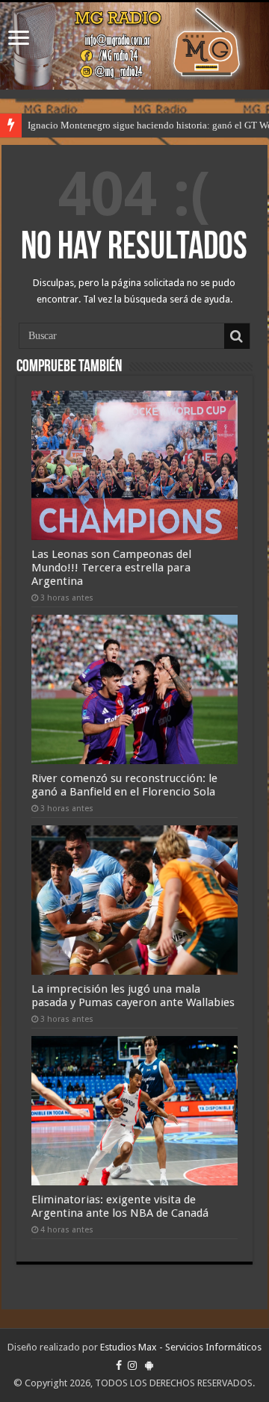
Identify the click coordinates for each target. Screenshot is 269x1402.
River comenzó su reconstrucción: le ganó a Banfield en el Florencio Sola (124, 785)
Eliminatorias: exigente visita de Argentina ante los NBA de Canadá (119, 1206)
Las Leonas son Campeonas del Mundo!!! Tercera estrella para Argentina (111, 568)
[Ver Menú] (19, 39)
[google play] (149, 1365)
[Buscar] (237, 336)
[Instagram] (132, 1365)
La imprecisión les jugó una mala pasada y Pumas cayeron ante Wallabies (133, 995)
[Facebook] (118, 1365)
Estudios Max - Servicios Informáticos (181, 1347)
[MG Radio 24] (134, 46)
